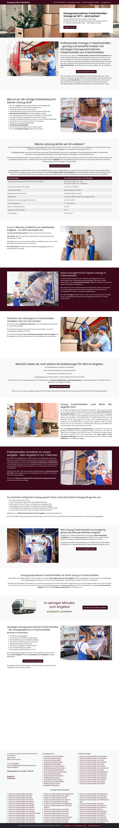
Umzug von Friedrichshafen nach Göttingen (93, 817)
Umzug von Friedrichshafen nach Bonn (20, 796)
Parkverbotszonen (40, 377)
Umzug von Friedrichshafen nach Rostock (57, 819)
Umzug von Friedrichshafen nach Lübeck (56, 813)
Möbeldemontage (19, 152)
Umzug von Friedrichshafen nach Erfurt (56, 815)
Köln (99, 423)
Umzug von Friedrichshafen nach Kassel (56, 821)
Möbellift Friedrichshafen (51, 785)
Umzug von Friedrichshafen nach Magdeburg (58, 803)
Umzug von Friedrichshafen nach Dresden (21, 805)
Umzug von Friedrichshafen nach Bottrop (92, 815)
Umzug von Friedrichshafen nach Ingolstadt (93, 798)
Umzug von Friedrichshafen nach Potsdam (21, 807)
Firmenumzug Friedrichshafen (53, 762)
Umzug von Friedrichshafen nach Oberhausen (58, 817)
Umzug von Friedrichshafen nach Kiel (55, 798)
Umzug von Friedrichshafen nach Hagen (56, 823)
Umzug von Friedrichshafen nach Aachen (56, 796)
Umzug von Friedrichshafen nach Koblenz (92, 823)
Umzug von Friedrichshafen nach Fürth (92, 803)
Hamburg (109, 414)
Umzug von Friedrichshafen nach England (92, 766)
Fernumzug (76, 420)
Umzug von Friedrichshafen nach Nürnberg (21, 817)
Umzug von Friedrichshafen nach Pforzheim (93, 811)
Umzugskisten (60, 149)
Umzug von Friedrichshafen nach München (21, 815)
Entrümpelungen (14, 170)
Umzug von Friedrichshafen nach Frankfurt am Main (24, 813)
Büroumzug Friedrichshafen (52, 758)
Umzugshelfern (98, 516)
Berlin (74, 410)
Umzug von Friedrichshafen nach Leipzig (20, 799)
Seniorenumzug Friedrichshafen (54, 770)
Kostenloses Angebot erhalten (86, 71)
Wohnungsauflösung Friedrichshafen (55, 772)
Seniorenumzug (52, 585)
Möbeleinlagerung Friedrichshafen (54, 768)
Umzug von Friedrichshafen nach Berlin (20, 794)
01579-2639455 (14, 763)
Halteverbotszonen (81, 537)
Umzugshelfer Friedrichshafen (53, 779)
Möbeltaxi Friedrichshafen (52, 777)
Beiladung (85, 578)
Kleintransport (31, 580)
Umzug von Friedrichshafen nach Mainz (56, 811)
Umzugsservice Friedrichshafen (53, 756)
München (24, 172)
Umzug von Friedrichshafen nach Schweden (93, 762)
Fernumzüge (13, 506)
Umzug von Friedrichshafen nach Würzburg (93, 805)
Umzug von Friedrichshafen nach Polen (92, 760)
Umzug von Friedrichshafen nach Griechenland (94, 768)
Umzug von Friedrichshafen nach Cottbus (21, 803)
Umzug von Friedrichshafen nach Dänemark (93, 777)
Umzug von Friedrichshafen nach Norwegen (93, 758)
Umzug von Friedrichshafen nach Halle (56, 801)
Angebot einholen (69, 27)
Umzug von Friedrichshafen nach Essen (20, 798)
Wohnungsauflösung (69, 585)
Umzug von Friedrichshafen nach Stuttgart (21, 809)
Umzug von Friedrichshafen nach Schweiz (92, 783)
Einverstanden (67, 825)
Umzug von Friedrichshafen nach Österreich (93, 776)
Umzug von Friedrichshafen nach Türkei (92, 764)
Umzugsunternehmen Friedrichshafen (18, 2)
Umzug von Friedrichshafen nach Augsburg (21, 819)
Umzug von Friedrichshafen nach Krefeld (56, 809)
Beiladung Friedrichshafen (52, 783)
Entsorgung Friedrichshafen (52, 774)
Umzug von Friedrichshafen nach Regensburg (94, 794)
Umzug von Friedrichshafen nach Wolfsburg (93, 813)
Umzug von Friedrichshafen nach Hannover (21, 821)
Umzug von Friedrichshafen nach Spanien (92, 781)
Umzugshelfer (42, 246)
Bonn (40, 580)
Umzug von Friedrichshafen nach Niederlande (94, 772)
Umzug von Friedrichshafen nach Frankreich (93, 774)
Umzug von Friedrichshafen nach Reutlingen (93, 819)
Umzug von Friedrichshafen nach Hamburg (21, 811)
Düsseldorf (107, 578)
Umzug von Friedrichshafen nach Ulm (91, 809)
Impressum (10, 776)
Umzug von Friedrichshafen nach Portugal (93, 779)
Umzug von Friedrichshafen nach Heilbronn (93, 807)
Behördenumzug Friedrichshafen (54, 781)
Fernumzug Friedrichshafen (52, 760)
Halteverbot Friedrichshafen (52, 764)
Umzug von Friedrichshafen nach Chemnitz (57, 799)
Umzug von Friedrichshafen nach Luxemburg (93, 756)
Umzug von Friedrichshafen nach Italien (92, 770)
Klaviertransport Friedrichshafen (54, 766)
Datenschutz (11, 778)
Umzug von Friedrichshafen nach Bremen (21, 801)
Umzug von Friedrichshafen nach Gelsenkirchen (58, 794)
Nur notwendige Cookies (79, 825)
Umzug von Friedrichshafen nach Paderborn (93, 796)
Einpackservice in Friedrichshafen (34, 147)
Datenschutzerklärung (94, 825)
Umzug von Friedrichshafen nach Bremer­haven (94, 821)
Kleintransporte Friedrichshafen (54, 776)
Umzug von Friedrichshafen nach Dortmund (21, 823)
